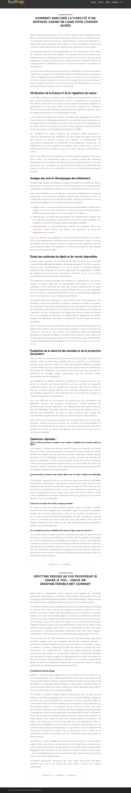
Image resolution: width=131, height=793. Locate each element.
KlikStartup (38, 790)
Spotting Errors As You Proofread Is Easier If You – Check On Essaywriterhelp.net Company (65, 580)
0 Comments (59, 775)
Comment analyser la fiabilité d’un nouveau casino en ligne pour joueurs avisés (65, 21)
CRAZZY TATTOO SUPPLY (21, 790)
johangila (66, 564)
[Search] (122, 2)
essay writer (49, 622)
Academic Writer (65, 15)
